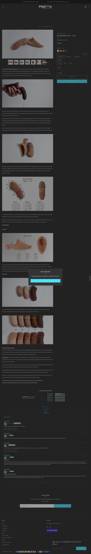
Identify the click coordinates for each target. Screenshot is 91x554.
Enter (45, 280)
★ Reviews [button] (89, 278)
